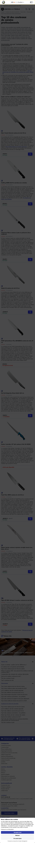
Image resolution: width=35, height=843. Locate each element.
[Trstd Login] (32, 2)
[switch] (31, 2)
